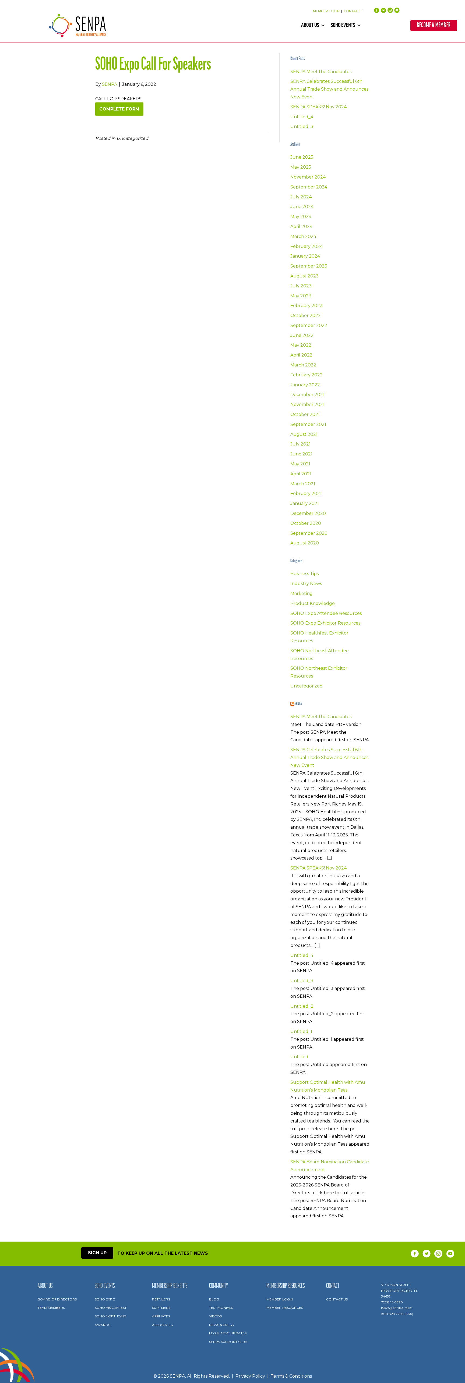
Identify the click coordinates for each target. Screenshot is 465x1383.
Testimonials (221, 1308)
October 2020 (305, 523)
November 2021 (307, 404)
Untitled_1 (301, 1031)
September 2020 (308, 533)
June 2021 (301, 454)
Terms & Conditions (291, 1376)
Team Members (51, 1308)
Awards (102, 1325)
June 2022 (301, 335)
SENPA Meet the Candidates (320, 71)
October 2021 (305, 414)
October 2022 (305, 315)
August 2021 (304, 434)
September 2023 (308, 266)
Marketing (301, 593)
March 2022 (303, 365)
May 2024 (300, 216)
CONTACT (352, 11)
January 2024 (305, 256)
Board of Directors (57, 1299)
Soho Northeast (110, 1316)
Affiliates (161, 1316)
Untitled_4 (301, 116)
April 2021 (300, 473)
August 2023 (304, 276)
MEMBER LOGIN (326, 11)
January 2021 (304, 503)
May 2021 (300, 463)
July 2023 (301, 285)
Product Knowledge (312, 603)
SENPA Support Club (228, 1342)
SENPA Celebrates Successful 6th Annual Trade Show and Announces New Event (329, 89)
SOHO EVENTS (343, 25)
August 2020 (304, 543)
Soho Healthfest (110, 1308)
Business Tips (304, 573)
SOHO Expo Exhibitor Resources (325, 623)
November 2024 (308, 177)
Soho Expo (105, 1299)
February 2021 (306, 493)
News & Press (221, 1325)
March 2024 (303, 236)
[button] (323, 25)
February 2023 (306, 305)
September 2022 (308, 325)
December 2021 (307, 394)
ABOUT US (310, 25)
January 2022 (305, 384)
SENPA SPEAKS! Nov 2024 (318, 106)
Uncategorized (306, 686)
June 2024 (301, 206)
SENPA (298, 704)
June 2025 (301, 157)
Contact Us (337, 1299)
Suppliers (161, 1308)
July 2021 (300, 444)
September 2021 (308, 424)
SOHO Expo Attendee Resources (326, 613)
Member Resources (284, 1308)
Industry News (306, 583)
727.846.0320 (392, 1302)
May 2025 (300, 167)
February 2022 (306, 374)
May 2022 (300, 345)
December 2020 (308, 513)
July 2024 (301, 196)
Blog (214, 1299)
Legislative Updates (227, 1333)
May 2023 (300, 295)
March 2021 (302, 483)
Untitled (299, 1056)
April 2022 (301, 355)
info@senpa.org (397, 1308)
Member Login (279, 1299)
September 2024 (308, 187)
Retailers (161, 1299)
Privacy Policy (250, 1376)
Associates (162, 1325)
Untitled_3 (301, 126)
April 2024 (301, 226)
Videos (215, 1316)
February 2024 (306, 246)
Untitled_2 (301, 1006)
